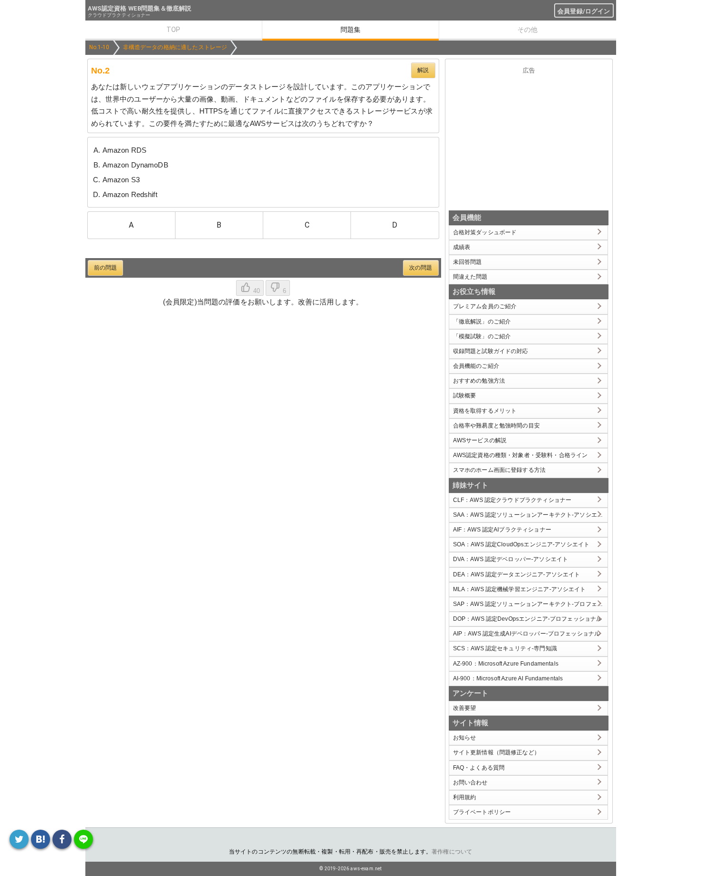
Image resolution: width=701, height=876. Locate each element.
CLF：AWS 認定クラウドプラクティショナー (512, 500)
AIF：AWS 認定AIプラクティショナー (502, 529)
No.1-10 (99, 47)
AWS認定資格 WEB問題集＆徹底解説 (140, 8)
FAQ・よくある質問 (479, 767)
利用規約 (464, 797)
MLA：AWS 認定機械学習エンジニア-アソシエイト (519, 589)
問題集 (350, 29)
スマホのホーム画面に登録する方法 (499, 470)
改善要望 (464, 708)
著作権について (452, 851)
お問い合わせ (470, 782)
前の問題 (105, 267)
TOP (173, 29)
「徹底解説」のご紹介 (482, 321)
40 (255, 290)
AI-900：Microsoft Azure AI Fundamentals (508, 678)
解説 (423, 70)
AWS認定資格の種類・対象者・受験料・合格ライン (520, 455)
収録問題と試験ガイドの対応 (490, 351)
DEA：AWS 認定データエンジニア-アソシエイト (516, 574)
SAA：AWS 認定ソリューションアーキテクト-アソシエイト (530, 514)
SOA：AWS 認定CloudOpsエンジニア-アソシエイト (521, 544)
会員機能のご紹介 (476, 366)
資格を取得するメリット (485, 410)
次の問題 (421, 267)
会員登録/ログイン (583, 11)
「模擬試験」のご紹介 (482, 336)
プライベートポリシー (482, 812)
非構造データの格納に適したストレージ (175, 47)
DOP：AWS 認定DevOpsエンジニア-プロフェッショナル (527, 618)
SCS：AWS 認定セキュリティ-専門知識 (505, 648)
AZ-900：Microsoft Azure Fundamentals (505, 663)
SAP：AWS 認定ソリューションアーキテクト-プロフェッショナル (530, 604)
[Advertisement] (529, 140)
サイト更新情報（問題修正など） (496, 752)
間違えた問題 (470, 276)
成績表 (461, 247)
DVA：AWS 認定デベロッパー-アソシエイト (510, 559)
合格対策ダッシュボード (485, 232)
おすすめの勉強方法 (479, 380)
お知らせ (464, 737)
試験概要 (464, 395)
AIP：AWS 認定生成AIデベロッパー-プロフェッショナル (526, 633)
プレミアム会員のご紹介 (485, 306)
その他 (527, 29)
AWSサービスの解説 (480, 440)
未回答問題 (467, 262)
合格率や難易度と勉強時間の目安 (496, 425)
